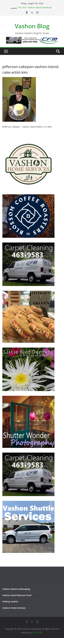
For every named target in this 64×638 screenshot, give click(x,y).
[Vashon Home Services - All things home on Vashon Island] (28, 139)
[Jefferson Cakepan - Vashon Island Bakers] (28, 292)
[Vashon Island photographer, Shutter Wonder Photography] (28, 397)
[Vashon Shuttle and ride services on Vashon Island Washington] (28, 502)
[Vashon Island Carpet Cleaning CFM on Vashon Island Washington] (28, 244)
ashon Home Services (14, 607)
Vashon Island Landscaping (16, 589)
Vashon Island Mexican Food (16, 595)
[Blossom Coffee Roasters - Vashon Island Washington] (28, 196)
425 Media (37, 632)
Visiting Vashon (10, 601)
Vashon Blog (32, 26)
